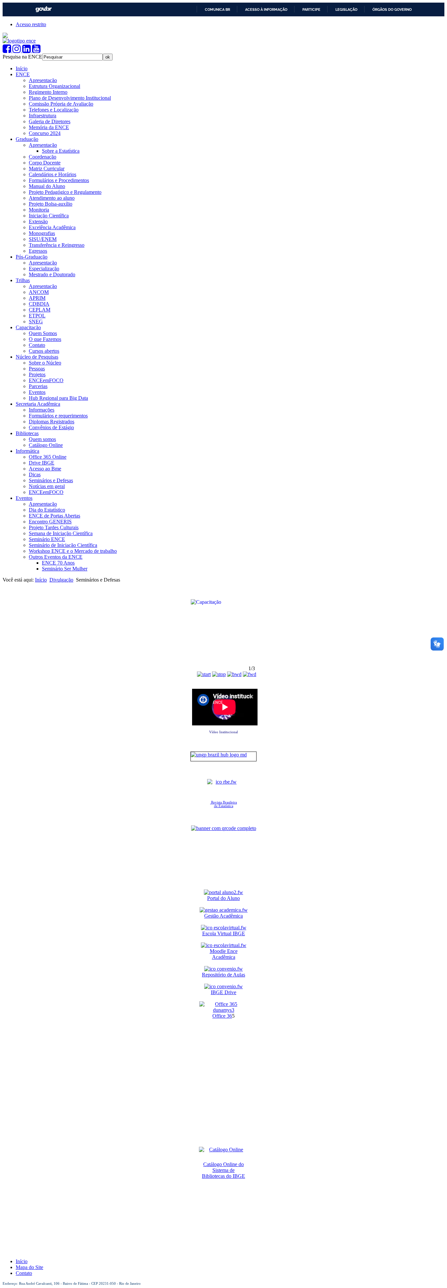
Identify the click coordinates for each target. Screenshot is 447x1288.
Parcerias (38, 386)
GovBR (43, 9)
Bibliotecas (27, 433)
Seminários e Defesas (51, 480)
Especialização (44, 268)
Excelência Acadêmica (52, 227)
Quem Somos (43, 333)
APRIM (37, 298)
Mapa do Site (29, 1267)
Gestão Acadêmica (223, 916)
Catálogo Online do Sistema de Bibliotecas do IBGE (223, 1170)
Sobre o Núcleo (45, 362)
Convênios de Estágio (51, 427)
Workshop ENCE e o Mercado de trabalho (73, 551)
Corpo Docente (45, 162)
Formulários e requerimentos (58, 415)
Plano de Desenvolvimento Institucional (70, 98)
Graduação (27, 139)
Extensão (38, 221)
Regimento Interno (48, 92)
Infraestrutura (42, 115)
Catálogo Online (46, 445)
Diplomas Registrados (51, 421)
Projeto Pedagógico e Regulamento (65, 192)
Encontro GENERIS (50, 521)
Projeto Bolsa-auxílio (50, 204)
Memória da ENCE (49, 127)
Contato (37, 345)
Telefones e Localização (54, 109)
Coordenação (42, 157)
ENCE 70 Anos (58, 563)
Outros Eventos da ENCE (55, 557)
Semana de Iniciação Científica (61, 533)
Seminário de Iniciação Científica (63, 545)
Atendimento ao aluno (52, 198)
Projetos (37, 374)
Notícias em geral (47, 486)
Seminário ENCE (47, 539)
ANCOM (39, 292)
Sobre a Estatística (61, 151)
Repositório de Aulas (223, 974)
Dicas (35, 474)
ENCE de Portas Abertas (54, 515)
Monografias (42, 233)
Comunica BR (217, 9)
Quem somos (42, 439)
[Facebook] (7, 50)
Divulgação (61, 580)
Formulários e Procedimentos (59, 180)
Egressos (38, 251)
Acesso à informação (266, 9)
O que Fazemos (45, 339)
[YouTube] (36, 50)
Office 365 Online (47, 457)
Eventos (37, 392)
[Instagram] (17, 50)
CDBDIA (39, 304)
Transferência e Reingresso (56, 245)
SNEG (36, 321)
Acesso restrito (31, 24)
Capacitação (28, 327)
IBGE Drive (223, 992)
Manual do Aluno (47, 186)
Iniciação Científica (49, 215)
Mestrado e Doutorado (52, 274)
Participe (311, 9)
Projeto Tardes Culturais (54, 527)
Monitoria (39, 209)
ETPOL (37, 315)
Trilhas (23, 280)
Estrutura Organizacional (54, 86)
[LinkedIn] (27, 50)
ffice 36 (224, 1016)
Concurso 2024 (45, 133)
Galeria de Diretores (49, 121)
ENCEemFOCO (46, 380)
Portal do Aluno (223, 898)
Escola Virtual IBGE (223, 933)
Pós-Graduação (31, 257)
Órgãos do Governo (392, 9)
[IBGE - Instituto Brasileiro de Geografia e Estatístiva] (5, 36)
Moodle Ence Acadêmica (224, 954)
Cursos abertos (44, 351)
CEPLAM (39, 310)
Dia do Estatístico (47, 510)
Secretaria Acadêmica (38, 404)
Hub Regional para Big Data (58, 398)
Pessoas (37, 368)
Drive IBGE (41, 463)
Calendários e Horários (52, 174)
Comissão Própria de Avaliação (61, 104)
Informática (27, 451)
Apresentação (43, 80)
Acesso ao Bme (45, 468)
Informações (41, 410)
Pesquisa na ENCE (22, 56)
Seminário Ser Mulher (64, 568)
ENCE (23, 74)
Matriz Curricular (46, 168)
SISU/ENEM (43, 239)
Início (21, 68)
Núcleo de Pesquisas (37, 357)
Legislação (346, 9)
